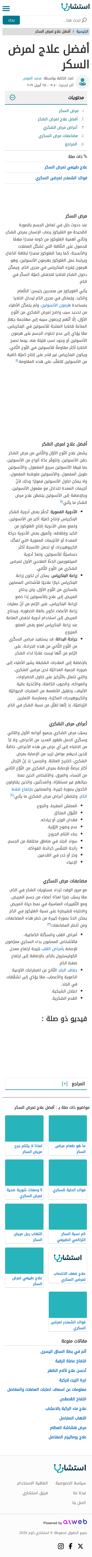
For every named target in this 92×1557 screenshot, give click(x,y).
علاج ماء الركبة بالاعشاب (65, 1408)
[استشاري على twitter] (80, 1546)
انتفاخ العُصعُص (73, 1399)
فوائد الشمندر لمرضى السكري (61, 178)
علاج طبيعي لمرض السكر (66, 167)
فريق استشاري (35, 1493)
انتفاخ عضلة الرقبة (70, 1361)
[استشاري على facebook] (70, 1546)
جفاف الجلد (67, 970)
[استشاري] (75, 8)
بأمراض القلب (52, 949)
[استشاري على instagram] (61, 1546)
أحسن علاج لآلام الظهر (67, 1370)
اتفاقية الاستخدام (32, 1483)
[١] (17, 360)
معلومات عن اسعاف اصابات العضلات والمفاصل (46, 1389)
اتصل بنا (79, 1502)
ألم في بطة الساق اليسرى (63, 1351)
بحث (11, 20)
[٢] (12, 795)
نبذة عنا (79, 1493)
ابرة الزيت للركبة (72, 1380)
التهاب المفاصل (72, 1418)
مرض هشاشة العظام (68, 1427)
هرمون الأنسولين (56, 305)
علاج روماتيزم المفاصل (67, 1437)
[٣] (49, 924)
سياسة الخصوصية (70, 1483)
